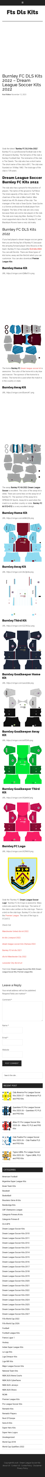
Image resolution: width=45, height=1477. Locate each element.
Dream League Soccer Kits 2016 (16, 1262)
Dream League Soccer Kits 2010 (16, 1233)
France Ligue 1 (8, 1338)
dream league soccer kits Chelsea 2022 (19, 944)
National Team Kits (10, 1371)
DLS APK (6, 1224)
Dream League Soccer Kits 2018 (16, 1271)
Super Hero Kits (9, 1428)
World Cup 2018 (9, 1442)
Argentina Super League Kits (14, 1181)
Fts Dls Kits (22, 12)
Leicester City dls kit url (12, 963)
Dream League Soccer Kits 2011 (16, 1238)
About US (6, 1466)
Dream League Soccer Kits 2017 (16, 1266)
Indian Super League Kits (12, 1347)
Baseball (6, 1191)
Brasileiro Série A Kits (11, 1200)
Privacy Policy (22, 1468)
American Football (9, 1176)
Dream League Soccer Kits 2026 (16, 1309)
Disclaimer (37, 1466)
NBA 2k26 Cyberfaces (11, 1380)
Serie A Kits (7, 1423)
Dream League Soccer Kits (13, 1229)
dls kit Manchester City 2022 (14, 956)
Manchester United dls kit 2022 (15, 931)
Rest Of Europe (8, 1418)
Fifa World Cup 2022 (10, 1319)
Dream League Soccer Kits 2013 (16, 1248)
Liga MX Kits (7, 1361)
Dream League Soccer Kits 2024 (16, 1300)
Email (5, 1037)
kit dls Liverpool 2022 (11, 938)
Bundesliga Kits (8, 1205)
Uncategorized (8, 1437)
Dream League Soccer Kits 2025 (16, 1304)
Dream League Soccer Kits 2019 (16, 1276)
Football (5, 1328)
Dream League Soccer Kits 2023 (16, 1295)
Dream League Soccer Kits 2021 (16, 1285)
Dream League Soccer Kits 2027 (16, 1314)
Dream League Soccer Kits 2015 (16, 1257)
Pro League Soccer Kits (12, 1404)
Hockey (5, 1342)
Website (5, 1050)
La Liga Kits (7, 1352)
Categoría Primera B (10, 1219)
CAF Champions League (12, 1210)
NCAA (4, 1394)
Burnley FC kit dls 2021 (12, 950)
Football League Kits (11, 1333)
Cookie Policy (26, 1466)
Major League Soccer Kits (13, 1366)
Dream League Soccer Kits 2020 (16, 1281)
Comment (7, 1000)
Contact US (15, 1466)
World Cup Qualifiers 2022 (13, 1447)
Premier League (12, 915)
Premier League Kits (25, 972)
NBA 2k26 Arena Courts (12, 1375)
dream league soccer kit (31, 368)
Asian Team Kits (9, 1186)
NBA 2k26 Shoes (9, 1390)
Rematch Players (9, 1413)
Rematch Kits (7, 1409)
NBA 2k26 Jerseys (10, 1385)
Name (5, 1025)
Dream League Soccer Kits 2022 (23, 969)
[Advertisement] (22, 50)
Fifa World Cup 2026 (10, 1323)
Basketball (6, 1195)
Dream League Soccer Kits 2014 (16, 1252)
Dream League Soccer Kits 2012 (16, 1243)
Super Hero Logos (10, 1432)
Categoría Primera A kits (12, 1214)
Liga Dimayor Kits (9, 1357)
